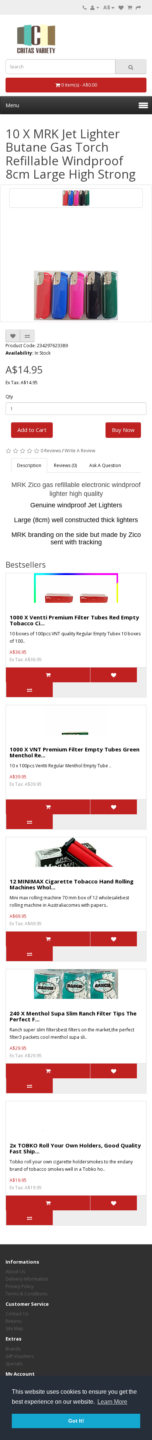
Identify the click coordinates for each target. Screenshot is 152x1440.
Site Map (14, 1328)
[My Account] (94, 7)
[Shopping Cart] (129, 7)
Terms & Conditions (26, 1294)
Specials (14, 1363)
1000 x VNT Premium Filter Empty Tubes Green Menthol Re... (74, 752)
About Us (15, 1271)
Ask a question (105, 465)
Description (29, 465)
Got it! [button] (76, 1421)
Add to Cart (31, 429)
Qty (9, 396)
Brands (13, 1349)
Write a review (80, 450)
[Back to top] (128, 1416)
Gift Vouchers (20, 1356)
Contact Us (17, 1314)
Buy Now (123, 429)
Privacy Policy (20, 1286)
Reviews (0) (65, 465)
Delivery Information (27, 1279)
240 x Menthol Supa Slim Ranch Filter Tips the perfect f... (73, 1016)
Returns (13, 1321)
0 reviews (51, 450)
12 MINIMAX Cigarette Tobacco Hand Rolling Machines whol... (72, 884)
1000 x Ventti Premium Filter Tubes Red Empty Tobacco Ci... (74, 620)
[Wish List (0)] (121, 7)
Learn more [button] (112, 1402)
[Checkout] (138, 7)
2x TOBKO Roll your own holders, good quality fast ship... (75, 1148)
